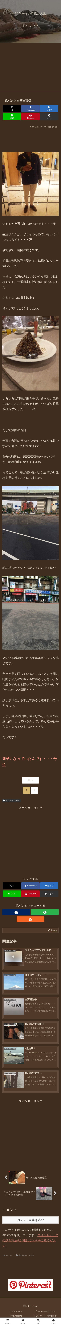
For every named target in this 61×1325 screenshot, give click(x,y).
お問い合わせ (16, 1315)
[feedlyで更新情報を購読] (45, 912)
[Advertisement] (30, 68)
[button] (49, 116)
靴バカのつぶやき (13, 800)
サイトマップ (16, 1311)
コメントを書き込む (30, 1220)
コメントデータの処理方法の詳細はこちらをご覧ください (30, 1240)
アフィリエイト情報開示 (45, 1315)
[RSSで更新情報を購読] (30, 919)
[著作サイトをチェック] (16, 912)
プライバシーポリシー (45, 1311)
